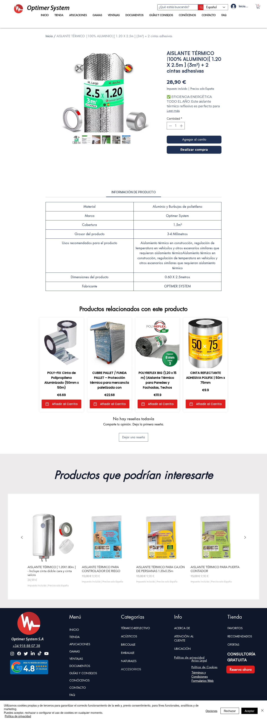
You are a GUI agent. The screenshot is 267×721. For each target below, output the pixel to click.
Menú (75, 628)
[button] (258, 6)
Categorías (132, 628)
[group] (133, 561)
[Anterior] (22, 548)
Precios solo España (202, 88)
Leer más (173, 111)
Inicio (49, 36)
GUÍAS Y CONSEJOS (83, 684)
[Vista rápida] (52, 548)
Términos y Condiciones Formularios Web (202, 688)
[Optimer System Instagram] (12, 664)
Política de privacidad (18, 716)
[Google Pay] (194, 160)
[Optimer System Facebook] (19, 664)
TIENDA (74, 648)
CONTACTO (77, 698)
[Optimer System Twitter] (25, 664)
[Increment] (181, 125)
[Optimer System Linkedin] (32, 664)
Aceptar (249, 711)
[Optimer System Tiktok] (39, 664)
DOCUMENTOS (79, 677)
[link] (133, 203)
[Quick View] (61, 353)
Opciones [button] (211, 711)
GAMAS (74, 662)
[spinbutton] (176, 125)
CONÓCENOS (79, 691)
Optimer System (48, 8)
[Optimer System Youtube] (46, 664)
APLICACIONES (79, 655)
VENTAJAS (76, 669)
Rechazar (230, 711)
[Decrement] (170, 125)
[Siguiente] (245, 548)
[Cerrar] (262, 711)
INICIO (74, 640)
